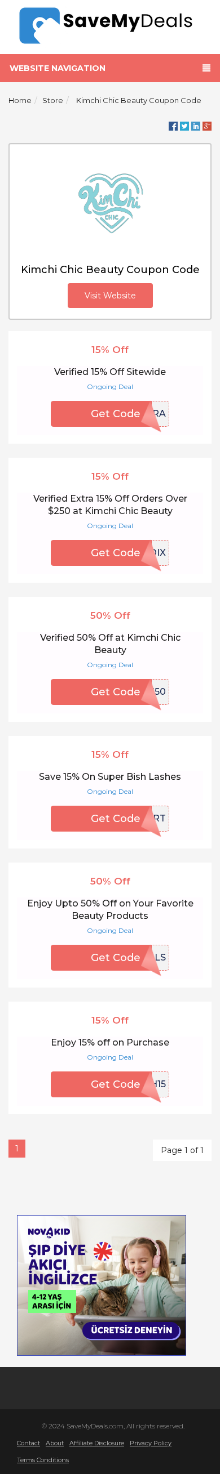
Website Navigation (57, 68)
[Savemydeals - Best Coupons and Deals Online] (110, 26)
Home (20, 100)
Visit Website (110, 296)
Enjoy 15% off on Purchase (110, 1042)
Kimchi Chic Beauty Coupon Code (138, 100)
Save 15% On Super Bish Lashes (110, 776)
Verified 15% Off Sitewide (110, 372)
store (52, 100)
